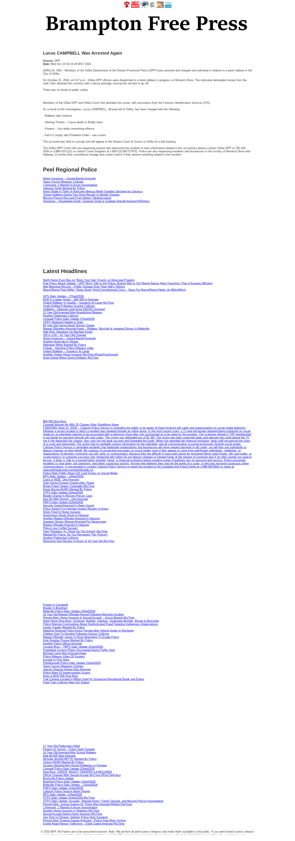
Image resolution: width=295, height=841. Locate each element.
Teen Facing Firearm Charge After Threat (68, 482)
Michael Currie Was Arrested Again (64, 653)
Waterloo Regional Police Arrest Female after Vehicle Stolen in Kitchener (88, 630)
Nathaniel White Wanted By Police (64, 344)
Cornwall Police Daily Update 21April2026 (69, 768)
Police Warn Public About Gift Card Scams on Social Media (80, 473)
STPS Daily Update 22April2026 (63, 492)
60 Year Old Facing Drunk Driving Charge (68, 325)
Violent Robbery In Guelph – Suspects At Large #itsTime (78, 302)
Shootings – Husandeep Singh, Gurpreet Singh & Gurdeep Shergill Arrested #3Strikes (96, 201)
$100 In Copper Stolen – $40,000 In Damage (70, 299)
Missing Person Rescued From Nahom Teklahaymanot (77, 198)
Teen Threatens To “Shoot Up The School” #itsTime (75, 531)
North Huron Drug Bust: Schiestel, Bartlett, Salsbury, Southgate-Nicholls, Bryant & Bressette (101, 620)
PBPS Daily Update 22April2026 (63, 502)
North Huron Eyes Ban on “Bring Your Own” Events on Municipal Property (89, 280)
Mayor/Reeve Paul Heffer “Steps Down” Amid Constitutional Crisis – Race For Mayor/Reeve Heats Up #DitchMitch (114, 289)
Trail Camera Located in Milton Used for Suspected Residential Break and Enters (93, 679)
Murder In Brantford (55, 608)
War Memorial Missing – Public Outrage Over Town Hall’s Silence (84, 286)
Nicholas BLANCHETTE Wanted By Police (70, 759)
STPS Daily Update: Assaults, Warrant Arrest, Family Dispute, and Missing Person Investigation (103, 801)
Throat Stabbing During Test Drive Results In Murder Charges (81, 194)
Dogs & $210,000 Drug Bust (60, 676)
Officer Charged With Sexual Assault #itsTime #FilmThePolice (82, 775)
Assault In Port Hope (56, 659)
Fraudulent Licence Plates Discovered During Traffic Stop (79, 650)
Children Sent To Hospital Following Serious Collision (76, 633)
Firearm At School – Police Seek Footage (69, 749)
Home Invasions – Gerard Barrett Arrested (69, 178)
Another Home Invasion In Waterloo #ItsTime (71, 810)
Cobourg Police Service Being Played (66, 791)
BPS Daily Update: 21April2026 (62, 794)
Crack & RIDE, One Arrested (61, 479)
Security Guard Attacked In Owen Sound (68, 505)
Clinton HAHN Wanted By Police (63, 762)
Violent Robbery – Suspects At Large (66, 351)
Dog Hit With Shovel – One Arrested (65, 499)
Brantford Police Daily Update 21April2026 (69, 781)
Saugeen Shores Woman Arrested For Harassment (74, 521)
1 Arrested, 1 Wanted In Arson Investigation (70, 185)
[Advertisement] (147, 389)
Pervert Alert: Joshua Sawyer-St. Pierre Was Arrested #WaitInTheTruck (87, 804)
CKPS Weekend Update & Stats (63, 322)
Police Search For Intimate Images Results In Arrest (75, 508)
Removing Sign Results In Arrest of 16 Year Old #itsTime (78, 541)
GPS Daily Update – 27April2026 (63, 296)
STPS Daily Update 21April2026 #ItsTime (69, 797)
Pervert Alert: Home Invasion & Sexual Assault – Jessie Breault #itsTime (88, 617)
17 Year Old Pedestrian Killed (61, 746)
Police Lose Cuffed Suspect (60, 528)
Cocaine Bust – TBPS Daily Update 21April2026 (73, 646)
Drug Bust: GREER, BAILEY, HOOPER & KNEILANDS (77, 771)
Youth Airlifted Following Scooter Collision (69, 306)
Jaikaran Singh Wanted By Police (64, 188)
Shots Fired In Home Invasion (61, 512)
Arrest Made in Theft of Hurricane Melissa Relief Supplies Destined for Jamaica (92, 191)
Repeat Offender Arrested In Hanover (66, 525)
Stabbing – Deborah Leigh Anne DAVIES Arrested (74, 309)
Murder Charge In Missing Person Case (67, 495)
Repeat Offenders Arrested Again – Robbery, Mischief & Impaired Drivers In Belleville (96, 328)
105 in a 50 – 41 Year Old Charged (64, 335)
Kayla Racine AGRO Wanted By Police (67, 489)
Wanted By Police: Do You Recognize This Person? (75, 534)
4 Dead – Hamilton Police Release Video (68, 348)
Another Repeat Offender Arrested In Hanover (71, 518)
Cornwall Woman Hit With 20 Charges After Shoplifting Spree (81, 424)
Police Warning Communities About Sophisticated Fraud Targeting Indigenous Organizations (100, 624)
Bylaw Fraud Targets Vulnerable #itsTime (68, 486)
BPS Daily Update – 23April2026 (63, 476)
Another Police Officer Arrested (62, 643)
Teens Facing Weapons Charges (63, 181)
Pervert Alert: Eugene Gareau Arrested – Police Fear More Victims (84, 820)
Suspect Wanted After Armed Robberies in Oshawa (75, 765)
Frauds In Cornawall (55, 604)
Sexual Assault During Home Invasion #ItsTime (72, 814)
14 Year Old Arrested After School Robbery (69, 752)
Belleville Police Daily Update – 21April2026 (70, 784)
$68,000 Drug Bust (54, 421)
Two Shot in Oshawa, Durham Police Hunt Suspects (75, 817)
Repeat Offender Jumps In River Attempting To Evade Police (81, 637)
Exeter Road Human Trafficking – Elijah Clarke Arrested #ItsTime (83, 823)
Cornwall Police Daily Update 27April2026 (69, 319)
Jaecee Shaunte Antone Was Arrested (66, 669)
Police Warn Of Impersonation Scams (66, 672)
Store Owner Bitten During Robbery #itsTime (70, 357)
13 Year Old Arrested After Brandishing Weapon (72, 312)
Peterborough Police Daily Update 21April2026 (72, 663)
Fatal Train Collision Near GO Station (66, 682)
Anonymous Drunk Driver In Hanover (66, 515)
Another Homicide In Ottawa (60, 341)
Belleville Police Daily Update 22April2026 (69, 611)
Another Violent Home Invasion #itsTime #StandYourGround (80, 354)
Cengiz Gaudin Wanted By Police (64, 627)
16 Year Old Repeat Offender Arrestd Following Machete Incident (83, 614)
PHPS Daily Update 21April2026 (63, 788)
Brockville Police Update (58, 778)
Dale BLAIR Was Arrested (59, 755)
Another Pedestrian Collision (60, 315)
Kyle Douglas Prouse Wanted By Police (68, 640)
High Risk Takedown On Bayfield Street (67, 331)
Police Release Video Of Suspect (64, 656)
